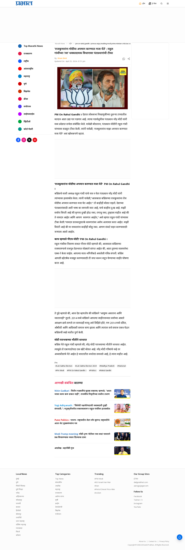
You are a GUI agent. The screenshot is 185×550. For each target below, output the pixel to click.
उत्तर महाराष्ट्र (20, 521)
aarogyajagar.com (141, 486)
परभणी (18, 503)
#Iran (97, 486)
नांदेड (18, 493)
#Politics (92, 370)
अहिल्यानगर (20, 496)
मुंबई (17, 479)
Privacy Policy (164, 541)
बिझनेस (57, 510)
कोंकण (18, 535)
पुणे (17, 482)
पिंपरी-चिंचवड (20, 486)
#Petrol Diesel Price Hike (105, 489)
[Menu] (167, 3)
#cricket (98, 493)
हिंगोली (18, 510)
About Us (142, 541)
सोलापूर (18, 514)
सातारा (18, 507)
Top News (59, 479)
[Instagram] (24, 140)
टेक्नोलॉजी (58, 507)
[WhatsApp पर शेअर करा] (123, 59)
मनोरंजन (58, 514)
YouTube (137, 507)
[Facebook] (18, 140)
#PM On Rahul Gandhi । (76, 370)
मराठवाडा (19, 528)
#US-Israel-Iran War (103, 482)
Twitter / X (138, 500)
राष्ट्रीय (70, 44)
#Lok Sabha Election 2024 (86, 366)
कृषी (56, 500)
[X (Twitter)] (29, 140)
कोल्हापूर (19, 500)
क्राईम (57, 503)
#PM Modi (99, 479)
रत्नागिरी (19, 517)
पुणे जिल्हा (19, 489)
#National (121, 366)
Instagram (138, 503)
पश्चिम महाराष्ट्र (21, 524)
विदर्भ (18, 531)
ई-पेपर (136, 479)
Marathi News (60, 44)
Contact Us (153, 541)
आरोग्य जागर (59, 496)
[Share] (129, 59)
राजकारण (58, 493)
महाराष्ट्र (57, 489)
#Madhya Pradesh (107, 366)
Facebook (138, 496)
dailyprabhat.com (141, 482)
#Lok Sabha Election (64, 366)
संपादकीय (58, 482)
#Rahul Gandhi (105, 370)
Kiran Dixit (62, 58)
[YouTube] (35, 140)
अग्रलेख (57, 486)
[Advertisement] (92, 24)
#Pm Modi (60, 370)
